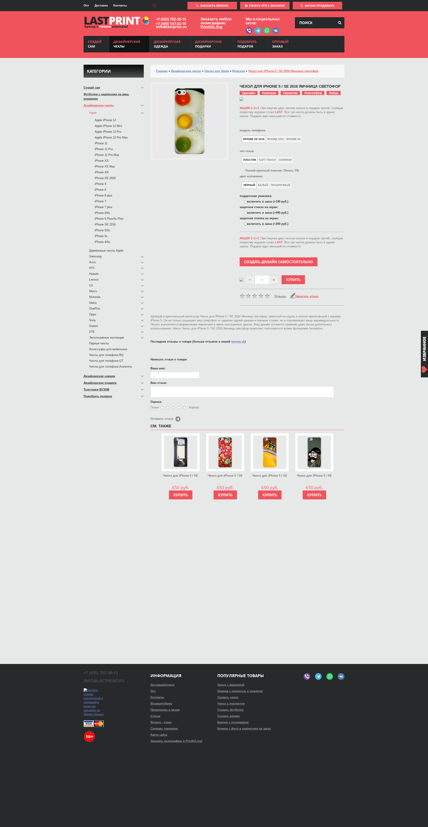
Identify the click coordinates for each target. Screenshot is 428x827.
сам (95, 43)
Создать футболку (230, 709)
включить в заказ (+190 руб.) (267, 201)
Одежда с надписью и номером (240, 691)
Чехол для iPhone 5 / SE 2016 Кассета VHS (180, 476)
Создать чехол (227, 697)
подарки (208, 43)
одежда (167, 43)
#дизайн (248, 93)
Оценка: (156, 401)
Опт (86, 5)
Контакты (120, 5)
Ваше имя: (158, 368)
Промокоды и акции (165, 709)
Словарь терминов (164, 728)
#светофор (313, 93)
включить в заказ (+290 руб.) (267, 223)
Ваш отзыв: (158, 383)
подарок (247, 43)
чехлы (126, 43)
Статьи (155, 716)
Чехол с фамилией (230, 684)
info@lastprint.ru (171, 26)
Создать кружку (228, 716)
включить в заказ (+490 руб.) (267, 212)
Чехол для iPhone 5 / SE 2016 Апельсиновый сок (269, 476)
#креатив (290, 93)
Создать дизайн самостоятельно (278, 261)
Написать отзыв (306, 296)
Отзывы (280, 296)
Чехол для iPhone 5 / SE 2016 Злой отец (314, 476)
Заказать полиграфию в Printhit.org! (176, 741)
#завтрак (269, 93)
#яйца (333, 93)
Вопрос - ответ (161, 722)
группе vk (238, 341)
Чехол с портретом (231, 703)
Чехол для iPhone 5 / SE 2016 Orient (225, 476)
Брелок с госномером (233, 722)
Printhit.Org (211, 26)
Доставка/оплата (162, 684)
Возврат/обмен (161, 703)
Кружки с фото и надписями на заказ (244, 728)
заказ (280, 43)
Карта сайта (158, 734)
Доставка (101, 5)
